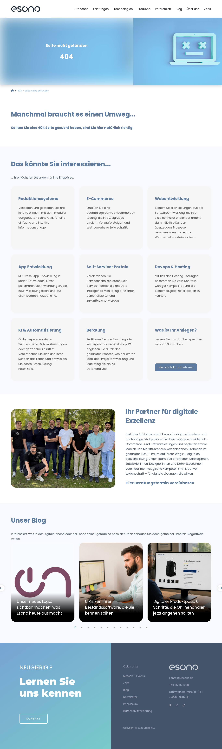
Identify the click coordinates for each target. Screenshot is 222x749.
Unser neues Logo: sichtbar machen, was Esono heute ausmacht (39, 607)
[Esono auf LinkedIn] (171, 705)
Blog (179, 9)
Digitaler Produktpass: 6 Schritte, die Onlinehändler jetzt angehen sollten (179, 607)
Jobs (207, 9)
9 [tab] (127, 627)
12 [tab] (147, 627)
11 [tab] (140, 627)
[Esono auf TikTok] (185, 705)
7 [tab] (114, 627)
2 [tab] (81, 627)
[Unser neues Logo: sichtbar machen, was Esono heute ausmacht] (42, 582)
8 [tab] (121, 627)
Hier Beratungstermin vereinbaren (160, 483)
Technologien (123, 9)
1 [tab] (75, 627)
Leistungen (101, 9)
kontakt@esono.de (181, 678)
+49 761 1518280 (179, 685)
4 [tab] (94, 627)
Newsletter (130, 697)
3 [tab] (88, 627)
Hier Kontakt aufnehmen (175, 367)
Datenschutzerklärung (137, 711)
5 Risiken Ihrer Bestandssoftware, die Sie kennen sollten (109, 607)
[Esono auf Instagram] (178, 705)
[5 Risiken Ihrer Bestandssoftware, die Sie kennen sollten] (111, 582)
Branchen (81, 9)
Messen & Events (134, 676)
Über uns (193, 9)
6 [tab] (107, 627)
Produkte (144, 9)
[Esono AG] (25, 9)
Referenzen (163, 9)
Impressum (130, 704)
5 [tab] (101, 627)
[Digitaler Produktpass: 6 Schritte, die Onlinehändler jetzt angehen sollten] (179, 582)
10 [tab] (134, 627)
